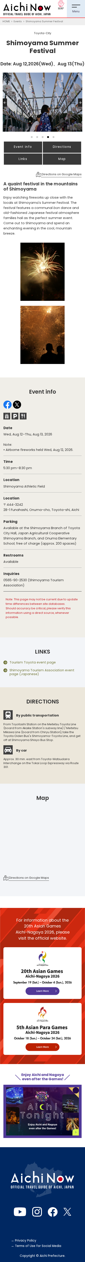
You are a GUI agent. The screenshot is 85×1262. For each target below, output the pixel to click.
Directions (62, 147)
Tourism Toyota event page (33, 662)
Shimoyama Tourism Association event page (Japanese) (42, 672)
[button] (6, 107)
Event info (23, 147)
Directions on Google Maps (61, 174)
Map (62, 159)
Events (18, 21)
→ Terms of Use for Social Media (36, 1246)
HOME (6, 21)
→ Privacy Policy (23, 1240)
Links (23, 159)
